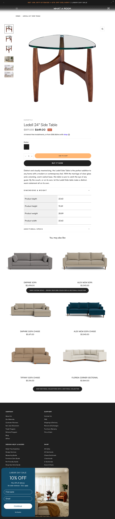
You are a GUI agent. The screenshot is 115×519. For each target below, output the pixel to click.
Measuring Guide (11, 455)
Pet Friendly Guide (12, 462)
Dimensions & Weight (35, 190)
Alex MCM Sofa (84, 282)
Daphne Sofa (30, 282)
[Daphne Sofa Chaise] (30, 310)
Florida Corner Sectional (85, 377)
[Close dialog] (66, 471)
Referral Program (11, 432)
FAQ (45, 419)
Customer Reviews (12, 422)
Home (18, 16)
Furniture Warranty (50, 429)
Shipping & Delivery (51, 422)
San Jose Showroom (12, 426)
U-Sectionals (48, 462)
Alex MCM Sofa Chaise (85, 331)
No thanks (18, 512)
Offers (8, 438)
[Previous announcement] (3, 2)
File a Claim (48, 432)
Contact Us (48, 416)
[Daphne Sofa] (30, 261)
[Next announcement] (111, 2)
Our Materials (10, 419)
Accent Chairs (49, 465)
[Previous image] (17, 69)
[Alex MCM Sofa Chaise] (85, 310)
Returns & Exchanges (51, 426)
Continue (18, 506)
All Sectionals (48, 452)
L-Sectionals (48, 458)
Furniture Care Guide (13, 458)
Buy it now (57, 163)
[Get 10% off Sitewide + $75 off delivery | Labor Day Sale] (57, 2)
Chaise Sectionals (50, 455)
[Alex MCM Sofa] (85, 261)
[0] (109, 8)
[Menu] (16, 8)
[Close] (114, 1)
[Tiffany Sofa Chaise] (30, 356)
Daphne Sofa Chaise (30, 331)
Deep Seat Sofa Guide (13, 465)
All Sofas (47, 449)
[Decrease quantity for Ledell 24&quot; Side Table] (25, 156)
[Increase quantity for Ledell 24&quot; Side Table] (31, 156)
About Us (9, 416)
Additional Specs (33, 229)
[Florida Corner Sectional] (85, 356)
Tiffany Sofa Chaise (30, 377)
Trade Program (10, 429)
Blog (7, 435)
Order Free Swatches (13, 449)
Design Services (11, 452)
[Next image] (107, 69)
